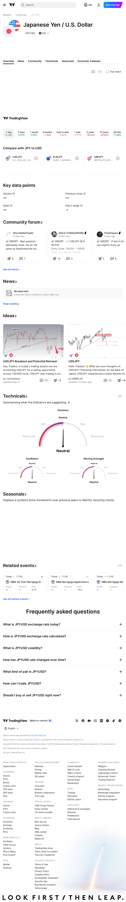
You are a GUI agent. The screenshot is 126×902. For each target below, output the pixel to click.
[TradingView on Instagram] (95, 721)
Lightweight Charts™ (108, 773)
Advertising (103, 789)
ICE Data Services (38, 735)
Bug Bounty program (45, 884)
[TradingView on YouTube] (89, 721)
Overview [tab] (8, 61)
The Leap (39, 796)
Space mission (42, 825)
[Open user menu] (99, 5)
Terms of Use (41, 864)
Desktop (7, 867)
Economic (8, 821)
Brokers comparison (45, 792)
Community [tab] (35, 61)
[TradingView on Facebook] (83, 721)
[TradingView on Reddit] (120, 721)
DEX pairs (8, 792)
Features (39, 766)
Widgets (102, 766)
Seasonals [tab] (68, 61)
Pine (5, 796)
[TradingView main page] (12, 5)
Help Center (41, 832)
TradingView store (44, 848)
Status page (41, 888)
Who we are (41, 821)
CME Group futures (44, 805)
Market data (41, 773)
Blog (37, 828)
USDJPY (74, 361)
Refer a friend (74, 773)
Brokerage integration (109, 792)
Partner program (106, 796)
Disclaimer (40, 867)
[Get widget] (99, 71)
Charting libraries (106, 769)
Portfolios (7, 841)
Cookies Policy (42, 874)
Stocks (6, 775)
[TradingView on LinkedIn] (101, 721)
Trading (71, 792)
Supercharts (9, 766)
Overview (39, 786)
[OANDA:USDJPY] (6, 355)
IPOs (5, 832)
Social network (74, 766)
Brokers (38, 789)
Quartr (44, 748)
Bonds (6, 782)
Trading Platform (106, 779)
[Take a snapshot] (93, 71)
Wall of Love (73, 769)
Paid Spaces (73, 819)
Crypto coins (9, 786)
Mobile (6, 864)
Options (7, 848)
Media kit (39, 838)
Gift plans (39, 776)
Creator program (75, 776)
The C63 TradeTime (45, 855)
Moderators (73, 783)
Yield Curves (9, 844)
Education (72, 796)
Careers (39, 835)
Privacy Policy (42, 871)
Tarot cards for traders (46, 851)
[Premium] (85, 233)
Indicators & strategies (78, 809)
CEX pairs (8, 789)
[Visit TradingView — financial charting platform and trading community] (15, 118)
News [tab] (21, 61)
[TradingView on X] (77, 721)
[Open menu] (4, 5)
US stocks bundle (43, 812)
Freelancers (73, 815)
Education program (107, 799)
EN (90, 4)
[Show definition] (13, 193)
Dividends (8, 828)
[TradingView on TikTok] (114, 721)
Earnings (7, 825)
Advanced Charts (107, 776)
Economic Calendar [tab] (89, 61)
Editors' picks (74, 799)
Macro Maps (9, 851)
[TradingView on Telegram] (107, 721)
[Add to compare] (36, 158)
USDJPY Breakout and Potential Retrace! (30, 361)
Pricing (38, 769)
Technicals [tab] (51, 61)
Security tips (41, 881)
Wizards (71, 812)
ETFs (5, 779)
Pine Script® (9, 855)
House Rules (73, 779)
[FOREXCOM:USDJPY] (71, 355)
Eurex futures (41, 809)
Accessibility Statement (46, 878)
